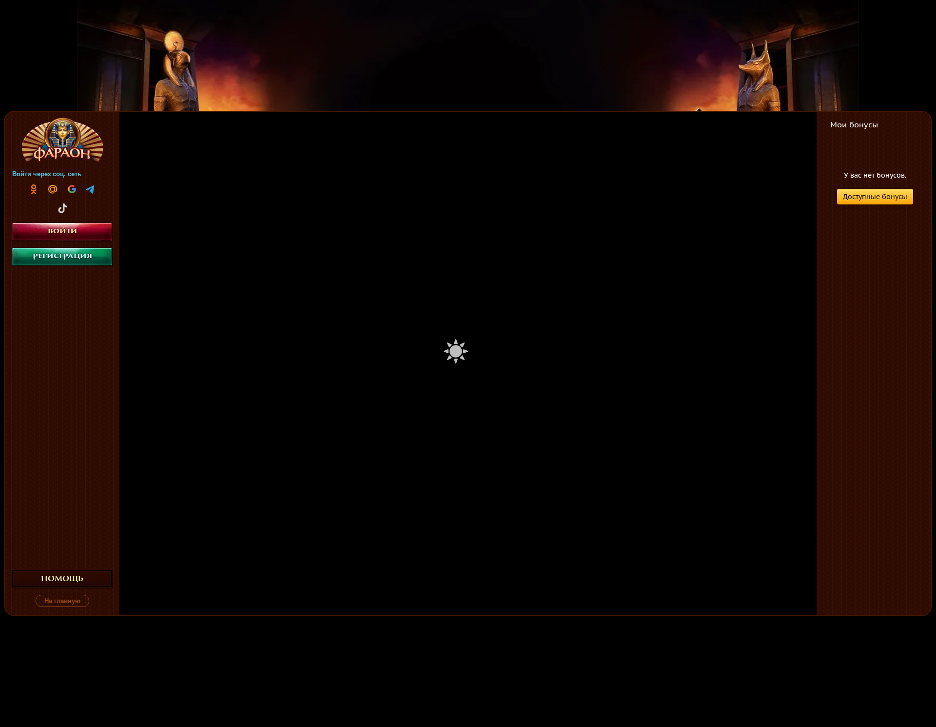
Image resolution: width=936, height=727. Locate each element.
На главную (62, 601)
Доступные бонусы (875, 196)
